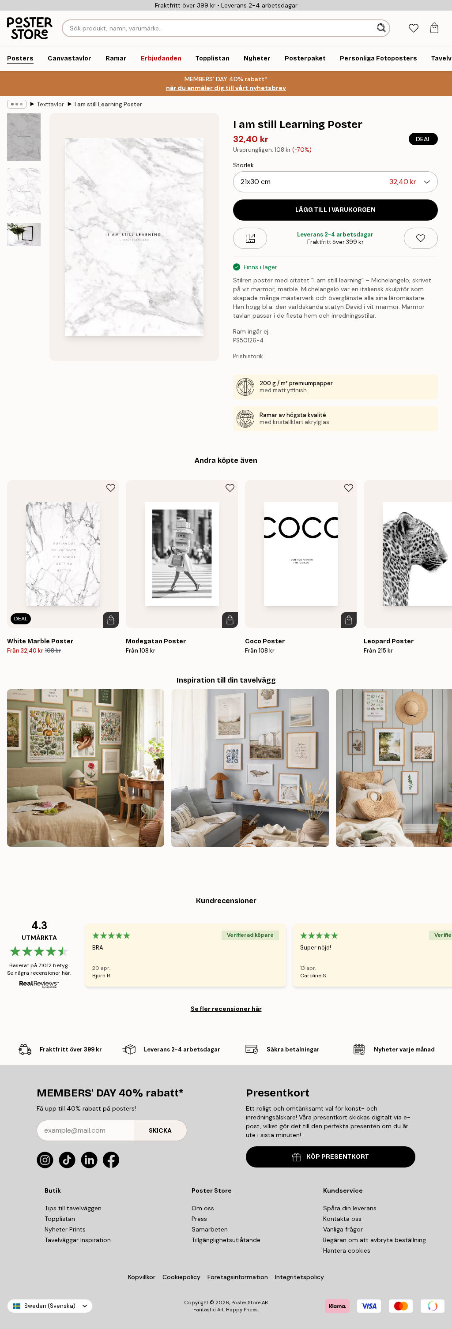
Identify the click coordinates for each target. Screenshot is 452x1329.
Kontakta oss (342, 1219)
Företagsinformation (237, 1277)
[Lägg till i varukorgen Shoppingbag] (111, 620)
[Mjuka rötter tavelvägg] (85, 767)
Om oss (203, 1208)
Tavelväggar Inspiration (78, 1240)
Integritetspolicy (299, 1277)
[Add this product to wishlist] (421, 238)
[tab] (413, 28)
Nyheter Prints (65, 1229)
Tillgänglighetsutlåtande (226, 1240)
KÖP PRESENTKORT (337, 1156)
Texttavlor (50, 104)
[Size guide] (250, 238)
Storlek (243, 165)
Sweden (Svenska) (49, 1306)
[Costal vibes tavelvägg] (249, 767)
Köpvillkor (141, 1277)
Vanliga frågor (343, 1229)
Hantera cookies (346, 1250)
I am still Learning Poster (108, 104)
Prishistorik (248, 356)
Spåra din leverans (350, 1208)
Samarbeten (210, 1229)
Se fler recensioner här (226, 1009)
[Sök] (382, 28)
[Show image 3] (24, 234)
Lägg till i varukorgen (335, 210)
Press (199, 1219)
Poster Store (245, 1302)
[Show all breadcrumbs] (16, 104)
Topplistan (60, 1219)
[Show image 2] (24, 192)
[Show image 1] (24, 137)
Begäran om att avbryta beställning (374, 1240)
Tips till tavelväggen (73, 1208)
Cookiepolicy (181, 1277)
